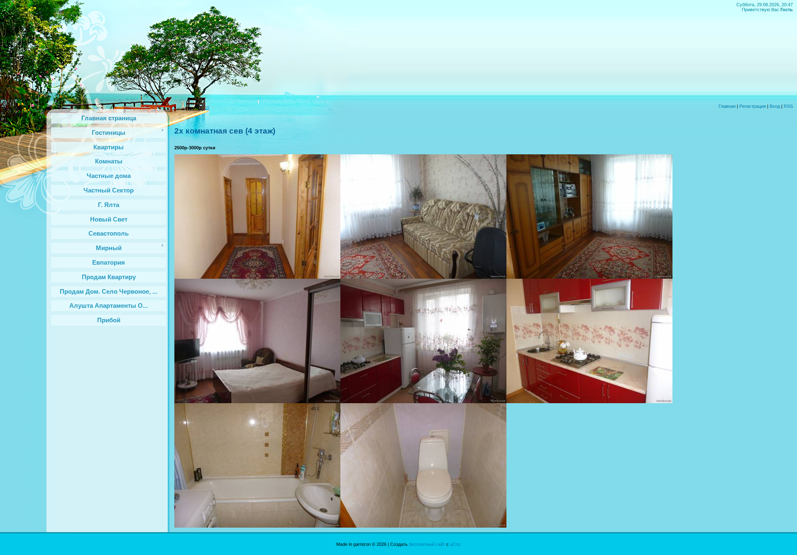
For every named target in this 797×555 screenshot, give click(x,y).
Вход (775, 106)
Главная (727, 106)
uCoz (455, 544)
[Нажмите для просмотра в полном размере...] (257, 277)
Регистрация (752, 106)
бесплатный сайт (427, 544)
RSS (788, 106)
